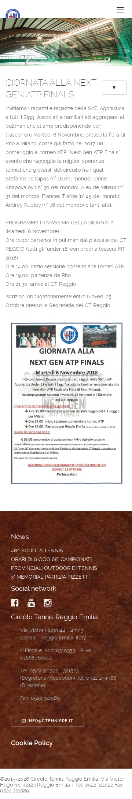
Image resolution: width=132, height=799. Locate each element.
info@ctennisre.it (50, 720)
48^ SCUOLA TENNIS (37, 550)
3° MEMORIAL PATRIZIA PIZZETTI (50, 577)
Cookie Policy (32, 743)
